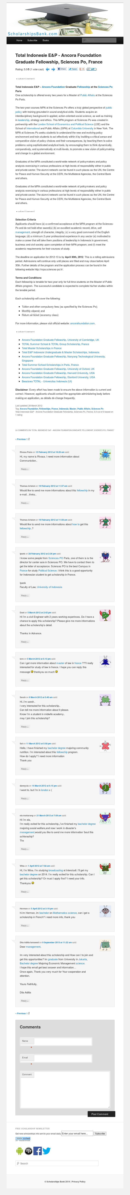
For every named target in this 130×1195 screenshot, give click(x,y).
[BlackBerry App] (28, 1154)
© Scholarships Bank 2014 (57, 1181)
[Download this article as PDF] (91, 69)
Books (46, 40)
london (44, 790)
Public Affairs (87, 95)
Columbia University (82, 128)
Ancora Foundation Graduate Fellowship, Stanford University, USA (58, 377)
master (60, 663)
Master (73, 408)
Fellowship (83, 87)
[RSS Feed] (22, 1140)
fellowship (82, 490)
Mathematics (60, 912)
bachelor (52, 748)
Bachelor (25, 963)
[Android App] (19, 1154)
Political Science (47, 570)
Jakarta (83, 959)
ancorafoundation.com (82, 323)
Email (27, 1058)
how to (76, 524)
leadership (23, 120)
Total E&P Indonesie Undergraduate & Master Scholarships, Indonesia (60, 352)
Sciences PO (55, 558)
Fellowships (44, 408)
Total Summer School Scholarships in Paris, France (50, 364)
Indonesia (64, 408)
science (72, 912)
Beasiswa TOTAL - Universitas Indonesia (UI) (47, 381)
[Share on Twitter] (73, 69)
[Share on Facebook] (62, 69)
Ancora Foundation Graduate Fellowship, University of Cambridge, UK (60, 339)
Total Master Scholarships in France (41, 348)
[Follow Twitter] (46, 1154)
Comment (27, 1074)
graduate (53, 959)
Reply (25, 468)
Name (27, 1041)
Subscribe (32, 40)
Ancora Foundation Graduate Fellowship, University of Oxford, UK (58, 369)
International (33, 128)
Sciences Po (105, 87)
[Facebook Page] (37, 1154)
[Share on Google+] (82, 69)
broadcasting (56, 870)
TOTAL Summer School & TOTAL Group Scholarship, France (55, 344)
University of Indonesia (49, 587)
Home (19, 40)
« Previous (20, 439)
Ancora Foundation (53, 87)
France (54, 408)
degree (62, 748)
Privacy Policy (78, 1181)
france (77, 663)
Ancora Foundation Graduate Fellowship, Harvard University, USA (58, 373)
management (22, 232)
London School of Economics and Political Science (65, 124)
